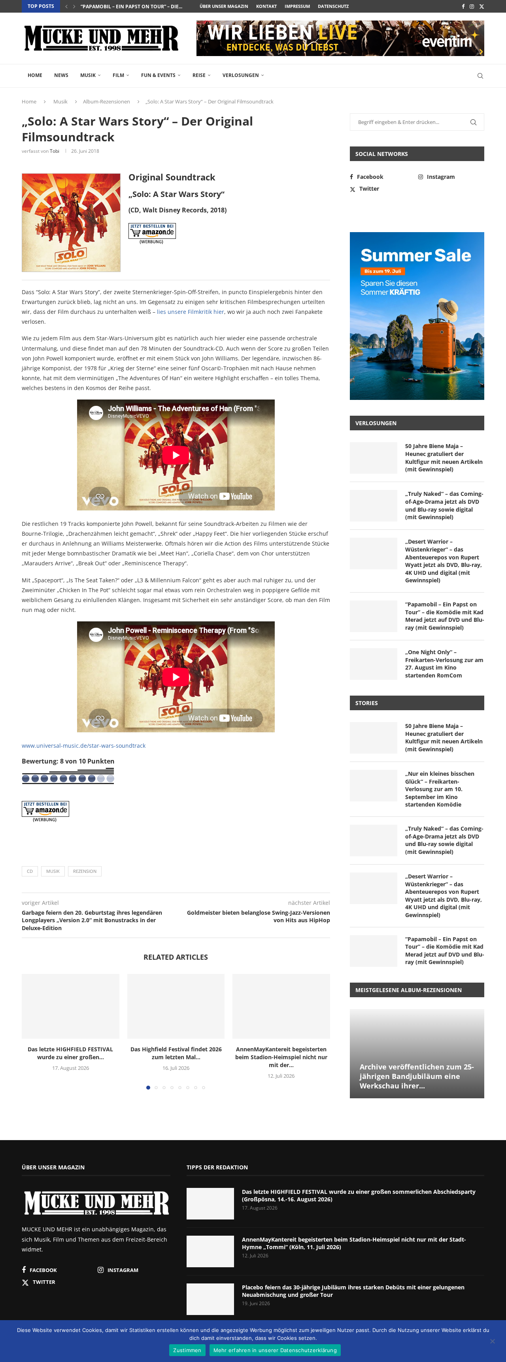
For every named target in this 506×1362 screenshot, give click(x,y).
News (61, 75)
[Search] (480, 75)
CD (30, 871)
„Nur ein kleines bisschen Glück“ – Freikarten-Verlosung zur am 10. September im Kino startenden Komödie (439, 789)
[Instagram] (472, 6)
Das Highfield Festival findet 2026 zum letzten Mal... (175, 1053)
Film (118, 75)
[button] (66, 6)
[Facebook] (463, 6)
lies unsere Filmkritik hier (190, 311)
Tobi (54, 151)
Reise (199, 75)
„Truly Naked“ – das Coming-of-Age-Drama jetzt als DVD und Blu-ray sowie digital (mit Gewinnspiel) (444, 505)
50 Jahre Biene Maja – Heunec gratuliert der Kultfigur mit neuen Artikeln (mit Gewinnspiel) (444, 457)
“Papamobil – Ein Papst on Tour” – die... (131, 6)
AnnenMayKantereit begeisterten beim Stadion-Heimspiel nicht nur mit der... (281, 1057)
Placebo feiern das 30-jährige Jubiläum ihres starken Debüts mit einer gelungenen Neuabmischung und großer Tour (353, 1291)
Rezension (84, 871)
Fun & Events (158, 75)
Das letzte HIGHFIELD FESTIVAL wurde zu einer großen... (70, 1053)
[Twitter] (481, 6)
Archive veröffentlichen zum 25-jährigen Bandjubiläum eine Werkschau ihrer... (417, 1076)
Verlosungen (241, 75)
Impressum (297, 6)
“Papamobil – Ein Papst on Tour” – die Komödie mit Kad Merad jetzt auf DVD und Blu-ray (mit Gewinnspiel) (444, 615)
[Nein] (492, 1342)
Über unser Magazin (224, 6)
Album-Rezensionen (106, 101)
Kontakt (266, 6)
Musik (88, 75)
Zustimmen (187, 1350)
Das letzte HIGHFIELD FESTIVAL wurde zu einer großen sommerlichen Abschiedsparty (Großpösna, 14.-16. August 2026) (359, 1195)
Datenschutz (333, 6)
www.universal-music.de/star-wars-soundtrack (83, 745)
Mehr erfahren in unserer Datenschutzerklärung (275, 1350)
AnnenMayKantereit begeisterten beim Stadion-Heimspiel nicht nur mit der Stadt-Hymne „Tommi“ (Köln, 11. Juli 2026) (354, 1243)
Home (35, 75)
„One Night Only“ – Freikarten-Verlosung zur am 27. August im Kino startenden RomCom (444, 663)
